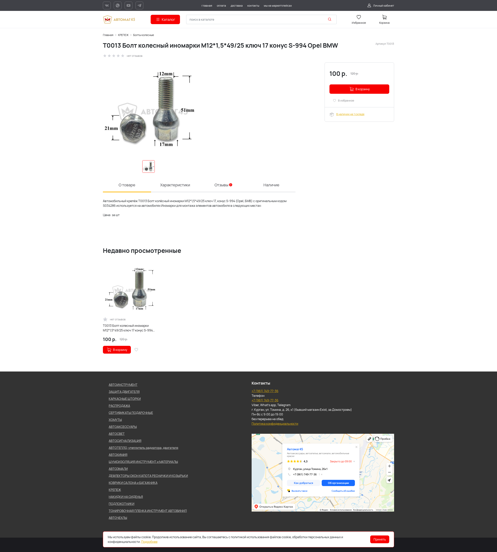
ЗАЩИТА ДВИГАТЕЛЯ (124, 392)
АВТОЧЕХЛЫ (118, 518)
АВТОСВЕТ (117, 434)
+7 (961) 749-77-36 (265, 391)
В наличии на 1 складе (350, 114)
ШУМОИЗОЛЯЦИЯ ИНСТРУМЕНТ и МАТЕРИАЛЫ (143, 462)
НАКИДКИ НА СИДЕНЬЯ (126, 497)
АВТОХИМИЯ (118, 455)
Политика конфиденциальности (275, 423)
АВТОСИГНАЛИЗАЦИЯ (125, 441)
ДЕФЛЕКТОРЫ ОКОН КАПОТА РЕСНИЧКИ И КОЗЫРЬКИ (148, 476)
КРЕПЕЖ (123, 35)
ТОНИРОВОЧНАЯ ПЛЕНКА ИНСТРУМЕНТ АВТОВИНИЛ (148, 511)
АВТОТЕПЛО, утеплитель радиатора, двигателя (143, 448)
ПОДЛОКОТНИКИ (121, 504)
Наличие (271, 185)
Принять (380, 539)
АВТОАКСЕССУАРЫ (123, 427)
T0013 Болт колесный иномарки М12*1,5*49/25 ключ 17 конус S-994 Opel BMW (128, 328)
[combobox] (261, 19)
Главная (108, 35)
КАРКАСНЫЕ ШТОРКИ (125, 399)
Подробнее (149, 542)
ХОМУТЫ (115, 420)
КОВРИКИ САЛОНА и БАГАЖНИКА (133, 483)
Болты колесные (143, 35)
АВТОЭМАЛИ (118, 469)
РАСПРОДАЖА (119, 406)
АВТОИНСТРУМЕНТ (123, 385)
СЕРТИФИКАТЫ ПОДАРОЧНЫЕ (131, 413)
